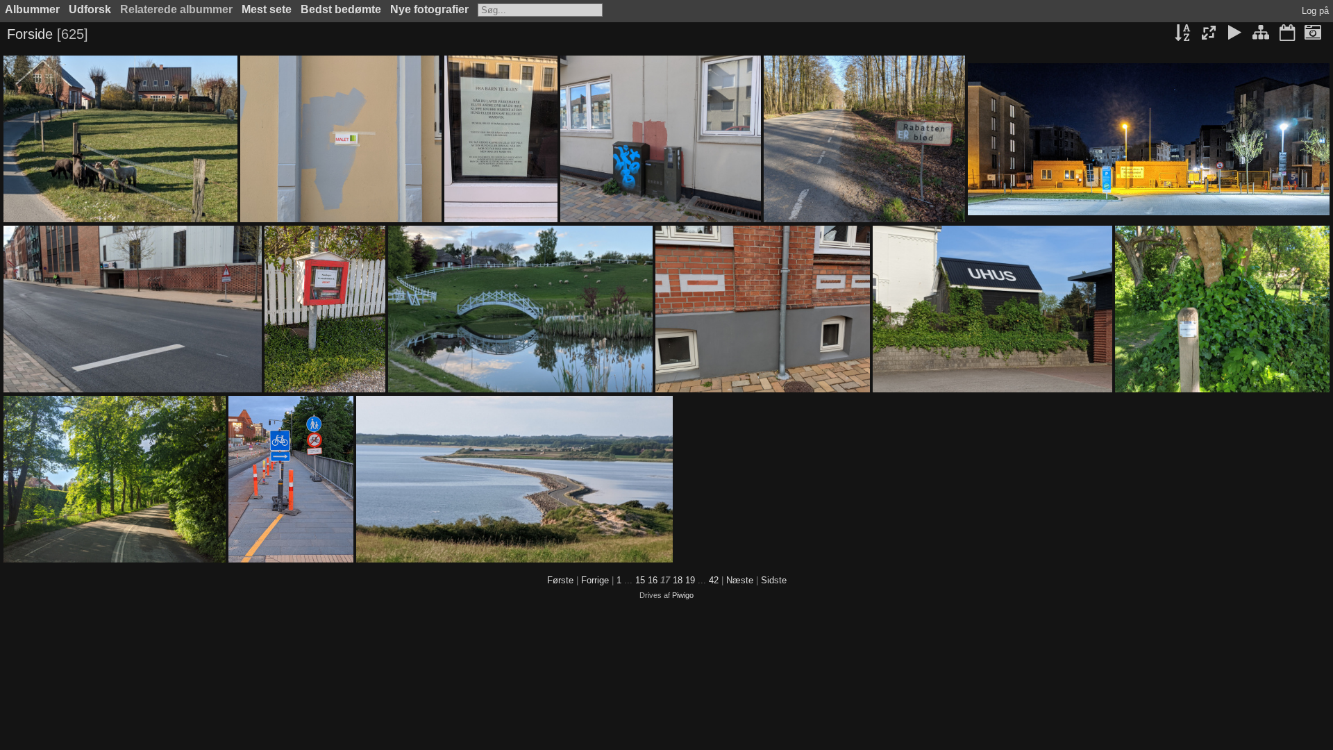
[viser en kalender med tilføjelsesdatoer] (1287, 34)
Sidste (774, 580)
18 (677, 580)
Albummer (32, 9)
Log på (1315, 11)
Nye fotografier (429, 9)
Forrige (595, 580)
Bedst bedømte (341, 9)
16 (652, 580)
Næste (739, 580)
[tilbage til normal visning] (1261, 34)
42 (714, 580)
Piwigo (683, 595)
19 (690, 580)
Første (560, 580)
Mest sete (267, 9)
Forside (30, 34)
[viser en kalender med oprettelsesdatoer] (1313, 34)
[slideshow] (1235, 34)
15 (640, 580)
